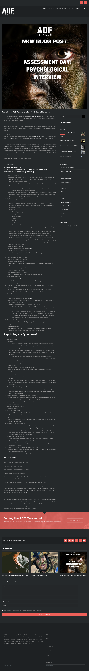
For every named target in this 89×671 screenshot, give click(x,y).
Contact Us (24, 492)
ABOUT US (48, 660)
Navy (20, 138)
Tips (49, 657)
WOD (62, 216)
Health (62, 198)
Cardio (62, 191)
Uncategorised (64, 209)
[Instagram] (70, 225)
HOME (47, 636)
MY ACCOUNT (49, 664)
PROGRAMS (49, 640)
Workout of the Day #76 (66, 175)
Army (12, 138)
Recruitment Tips (52, 648)
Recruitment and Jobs (66, 206)
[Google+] (74, 225)
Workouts (50, 652)
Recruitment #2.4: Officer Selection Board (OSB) (44, 575)
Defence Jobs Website (39, 136)
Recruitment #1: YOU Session (10, 575)
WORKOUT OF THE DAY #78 (67, 167)
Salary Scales (30, 255)
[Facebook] (68, 225)
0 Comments (21, 531)
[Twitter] (72, 225)
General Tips (10, 162)
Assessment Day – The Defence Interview (26, 496)
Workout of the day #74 (66, 182)
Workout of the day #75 (66, 178)
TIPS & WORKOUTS (50, 643)
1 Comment (13, 577)
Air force (17, 138)
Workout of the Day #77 (66, 171)
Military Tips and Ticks (66, 202)
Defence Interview (34, 116)
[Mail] (76, 225)
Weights (63, 213)
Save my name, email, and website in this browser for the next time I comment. (23, 612)
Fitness (62, 195)
